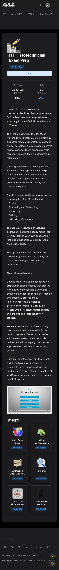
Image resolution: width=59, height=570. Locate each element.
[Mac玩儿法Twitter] (19, 546)
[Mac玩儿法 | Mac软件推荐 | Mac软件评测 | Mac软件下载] (9, 5)
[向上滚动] (52, 556)
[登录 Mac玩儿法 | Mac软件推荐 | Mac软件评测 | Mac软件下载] (47, 5)
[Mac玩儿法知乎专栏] (26, 546)
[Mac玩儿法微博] (4, 546)
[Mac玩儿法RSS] (41, 546)
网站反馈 (37, 555)
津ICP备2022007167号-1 (44, 560)
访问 (41, 98)
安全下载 (29, 73)
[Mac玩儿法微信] (12, 546)
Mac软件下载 (16, 66)
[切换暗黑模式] (52, 563)
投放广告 (16, 555)
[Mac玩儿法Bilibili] (34, 546)
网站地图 (26, 555)
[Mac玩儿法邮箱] (48, 546)
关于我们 (6, 555)
